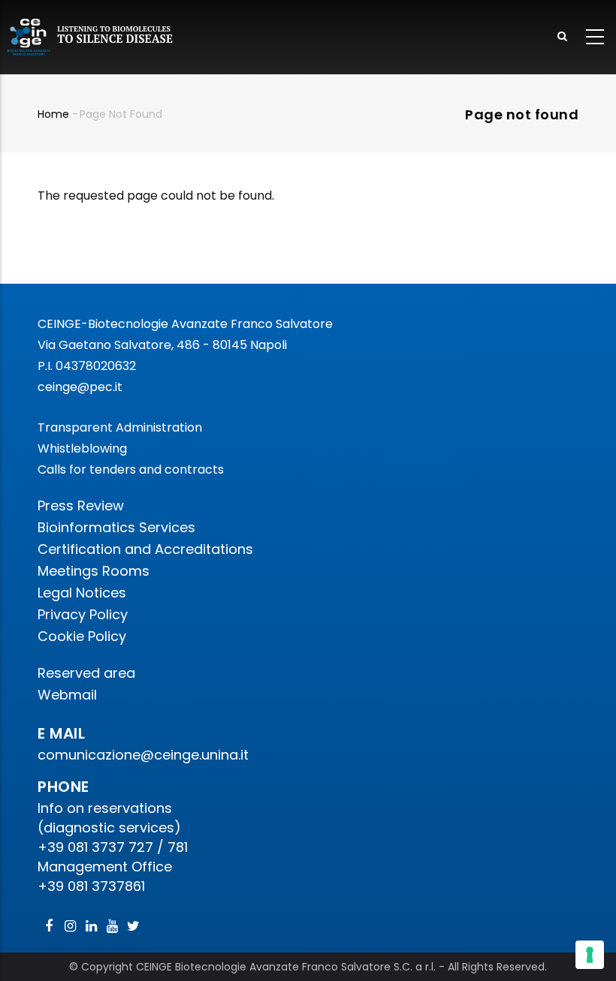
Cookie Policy (82, 636)
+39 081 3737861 (91, 886)
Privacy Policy (83, 614)
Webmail (67, 694)
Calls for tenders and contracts (131, 469)
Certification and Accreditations (145, 549)
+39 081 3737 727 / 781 (113, 847)
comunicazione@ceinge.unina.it (145, 754)
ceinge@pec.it (80, 387)
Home (53, 114)
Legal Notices (82, 592)
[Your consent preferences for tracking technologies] (589, 954)
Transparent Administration (120, 427)
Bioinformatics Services (116, 527)
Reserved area (86, 673)
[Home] (91, 37)
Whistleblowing (82, 448)
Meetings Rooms (93, 570)
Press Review (81, 505)
